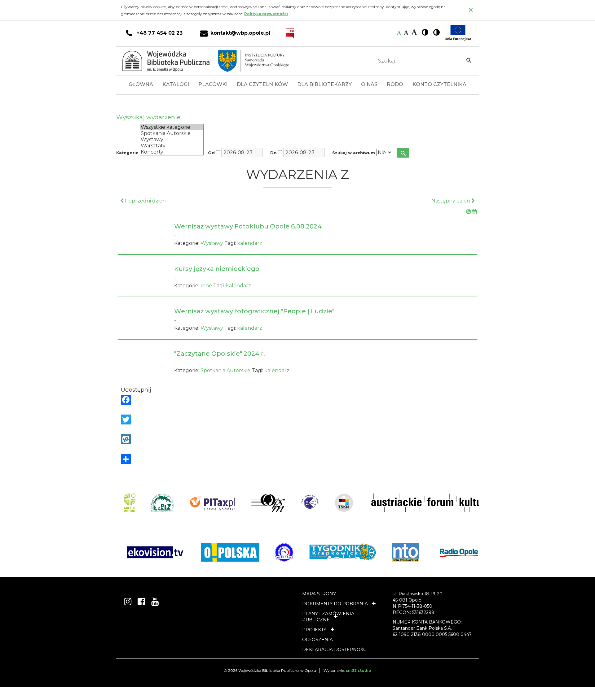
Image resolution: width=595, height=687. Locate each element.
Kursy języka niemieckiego (216, 269)
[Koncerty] (171, 152)
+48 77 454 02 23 (159, 33)
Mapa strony (319, 594)
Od (211, 152)
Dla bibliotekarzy (324, 84)
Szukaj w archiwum (353, 152)
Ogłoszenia (317, 639)
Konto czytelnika (439, 84)
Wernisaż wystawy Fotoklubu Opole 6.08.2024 (248, 226)
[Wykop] (297, 439)
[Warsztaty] (171, 146)
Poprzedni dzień (145, 201)
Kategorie (127, 152)
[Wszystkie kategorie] (171, 127)
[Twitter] (297, 419)
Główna (141, 84)
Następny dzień (451, 201)
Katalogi (175, 84)
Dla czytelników (262, 84)
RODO (395, 84)
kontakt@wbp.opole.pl (240, 33)
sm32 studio (358, 670)
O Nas (369, 84)
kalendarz (249, 243)
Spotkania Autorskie (225, 370)
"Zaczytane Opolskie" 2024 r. (219, 353)
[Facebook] (297, 400)
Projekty (314, 630)
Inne (206, 286)
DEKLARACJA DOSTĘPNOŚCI (335, 649)
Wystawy (212, 243)
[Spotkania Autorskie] (171, 133)
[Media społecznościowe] (297, 459)
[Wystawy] (171, 140)
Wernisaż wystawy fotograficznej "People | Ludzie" (254, 311)
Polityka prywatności (266, 13)
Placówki (212, 84)
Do (273, 152)
